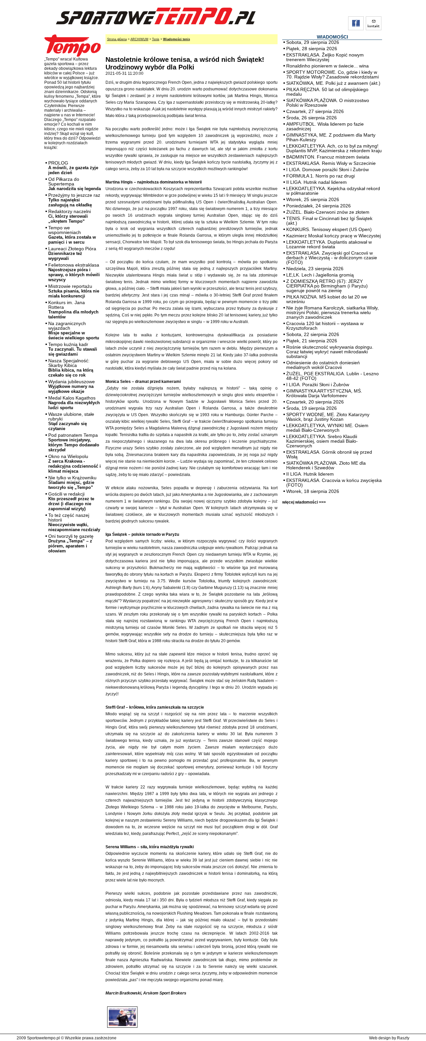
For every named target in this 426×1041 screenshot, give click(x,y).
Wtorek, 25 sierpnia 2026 (312, 199)
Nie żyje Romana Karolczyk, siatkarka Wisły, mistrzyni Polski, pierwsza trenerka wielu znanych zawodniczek (332, 312)
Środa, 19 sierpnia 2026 (311, 408)
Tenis (155, 39)
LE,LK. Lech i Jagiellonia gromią (320, 275)
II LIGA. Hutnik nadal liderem (316, 182)
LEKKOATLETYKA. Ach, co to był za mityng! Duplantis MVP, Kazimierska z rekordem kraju (334, 148)
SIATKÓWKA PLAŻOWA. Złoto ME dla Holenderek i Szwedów (326, 465)
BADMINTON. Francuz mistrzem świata (327, 157)
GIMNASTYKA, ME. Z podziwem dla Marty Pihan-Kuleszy (330, 137)
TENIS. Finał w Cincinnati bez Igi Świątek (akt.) (329, 221)
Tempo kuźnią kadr (72, 349)
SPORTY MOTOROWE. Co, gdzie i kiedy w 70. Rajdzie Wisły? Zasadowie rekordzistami (332, 74)
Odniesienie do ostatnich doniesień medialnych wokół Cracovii (323, 365)
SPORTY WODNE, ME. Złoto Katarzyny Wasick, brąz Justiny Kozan (327, 417)
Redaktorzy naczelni (69, 216)
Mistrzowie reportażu (73, 291)
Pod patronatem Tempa (73, 442)
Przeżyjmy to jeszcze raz (74, 199)
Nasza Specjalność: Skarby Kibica (70, 368)
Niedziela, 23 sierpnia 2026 (314, 268)
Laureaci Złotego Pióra (72, 253)
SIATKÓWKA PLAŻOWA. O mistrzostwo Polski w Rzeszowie (327, 103)
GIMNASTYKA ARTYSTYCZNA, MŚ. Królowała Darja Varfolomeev (324, 393)
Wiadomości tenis (176, 39)
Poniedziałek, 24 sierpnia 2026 (318, 205)
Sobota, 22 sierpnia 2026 (312, 334)
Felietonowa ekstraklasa (74, 272)
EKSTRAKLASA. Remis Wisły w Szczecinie (331, 163)
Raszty (403, 1038)
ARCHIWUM (139, 39)
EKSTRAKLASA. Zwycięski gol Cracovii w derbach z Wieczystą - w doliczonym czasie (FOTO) (331, 257)
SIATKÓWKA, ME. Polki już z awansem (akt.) (333, 83)
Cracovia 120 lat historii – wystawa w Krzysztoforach (324, 326)
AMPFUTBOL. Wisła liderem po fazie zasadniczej (325, 126)
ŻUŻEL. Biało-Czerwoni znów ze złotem (327, 212)
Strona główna (117, 39)
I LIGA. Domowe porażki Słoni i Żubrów (327, 169)
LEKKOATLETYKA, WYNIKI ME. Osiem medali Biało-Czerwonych (327, 428)
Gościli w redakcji (71, 501)
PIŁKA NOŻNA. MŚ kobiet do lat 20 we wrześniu (326, 299)
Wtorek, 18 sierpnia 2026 (312, 491)
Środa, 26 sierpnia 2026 (311, 117)
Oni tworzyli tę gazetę (71, 543)
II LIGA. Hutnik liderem (310, 474)
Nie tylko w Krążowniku (72, 482)
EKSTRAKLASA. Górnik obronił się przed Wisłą (329, 454)
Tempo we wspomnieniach (72, 235)
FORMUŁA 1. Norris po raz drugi (320, 175)
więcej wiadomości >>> (304, 502)
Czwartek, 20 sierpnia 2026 (315, 402)
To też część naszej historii (74, 522)
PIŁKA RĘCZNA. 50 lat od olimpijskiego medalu (327, 92)
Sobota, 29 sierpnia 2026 (312, 42)
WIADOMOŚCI (332, 37)
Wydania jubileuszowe (71, 386)
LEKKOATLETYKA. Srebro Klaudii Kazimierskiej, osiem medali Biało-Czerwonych (322, 441)
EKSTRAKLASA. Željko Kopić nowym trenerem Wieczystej (325, 57)
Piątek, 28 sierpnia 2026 (311, 48)
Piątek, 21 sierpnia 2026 (311, 340)
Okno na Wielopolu (74, 464)
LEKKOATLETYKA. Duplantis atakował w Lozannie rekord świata (329, 244)
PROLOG (73, 167)
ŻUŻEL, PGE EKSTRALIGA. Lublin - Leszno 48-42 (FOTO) (332, 376)
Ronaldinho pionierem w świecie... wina (327, 65)
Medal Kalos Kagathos (74, 402)
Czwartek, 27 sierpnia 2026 (315, 111)
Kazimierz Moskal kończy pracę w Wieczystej (333, 235)
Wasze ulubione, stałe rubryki (71, 421)
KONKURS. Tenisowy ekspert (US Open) (329, 229)
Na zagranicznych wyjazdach (73, 330)
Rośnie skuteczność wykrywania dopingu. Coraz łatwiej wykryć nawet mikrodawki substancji (329, 351)
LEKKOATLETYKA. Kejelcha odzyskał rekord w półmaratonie (333, 191)
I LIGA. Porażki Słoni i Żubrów (317, 384)
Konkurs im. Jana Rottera (73, 309)
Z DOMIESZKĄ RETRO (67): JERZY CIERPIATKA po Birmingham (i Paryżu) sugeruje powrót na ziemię (327, 286)
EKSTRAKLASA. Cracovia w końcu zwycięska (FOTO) (334, 483)
